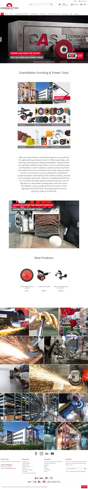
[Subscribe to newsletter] (85, 468)
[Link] (44, 39)
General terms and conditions (29, 473)
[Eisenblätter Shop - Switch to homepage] (11, 6)
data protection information (79, 471)
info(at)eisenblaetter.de (10, 468)
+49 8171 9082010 (6, 465)
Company (46, 468)
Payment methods (26, 466)
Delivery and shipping (27, 469)
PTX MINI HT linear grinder (27, 286)
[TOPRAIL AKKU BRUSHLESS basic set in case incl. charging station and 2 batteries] (43, 275)
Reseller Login (25, 465)
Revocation (24, 471)
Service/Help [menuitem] (83, 1)
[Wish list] (59, 4)
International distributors (50, 463)
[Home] (2, 14)
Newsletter (46, 465)
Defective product (26, 463)
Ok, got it (84, 486)
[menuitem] (40, 4)
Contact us (24, 468)
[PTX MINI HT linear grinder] (26, 275)
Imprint (45, 471)
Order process (25, 461)
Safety (45, 466)
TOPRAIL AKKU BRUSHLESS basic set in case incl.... (44, 287)
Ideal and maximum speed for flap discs (53, 461)
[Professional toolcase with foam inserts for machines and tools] (61, 275)
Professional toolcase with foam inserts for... (61, 287)
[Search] (51, 4)
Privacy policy (47, 469)
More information (43, 486)
